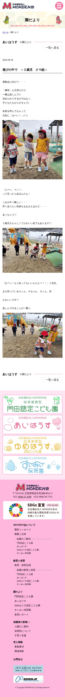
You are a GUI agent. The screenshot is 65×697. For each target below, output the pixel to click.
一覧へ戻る (52, 47)
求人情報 (18, 642)
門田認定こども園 (25, 543)
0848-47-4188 (24, 497)
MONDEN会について (24, 525)
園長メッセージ (22, 529)
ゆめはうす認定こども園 (28, 550)
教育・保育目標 (22, 565)
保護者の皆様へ (21, 622)
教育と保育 (19, 560)
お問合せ (18, 659)
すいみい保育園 (24, 553)
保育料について (22, 631)
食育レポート (21, 614)
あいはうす (22, 546)
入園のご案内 (21, 626)
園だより (18, 592)
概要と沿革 (20, 534)
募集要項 (19, 646)
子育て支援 (20, 635)
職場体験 (19, 651)
